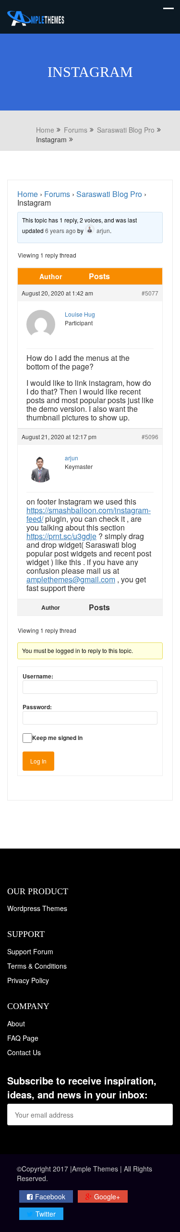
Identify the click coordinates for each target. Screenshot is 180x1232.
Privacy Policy (28, 980)
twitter (46, 1214)
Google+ (107, 1196)
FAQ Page (22, 1038)
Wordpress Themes (37, 908)
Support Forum (30, 951)
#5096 (150, 436)
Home (27, 193)
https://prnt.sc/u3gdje (61, 536)
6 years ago (60, 230)
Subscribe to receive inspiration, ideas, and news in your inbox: (81, 1087)
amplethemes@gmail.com (70, 579)
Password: (37, 706)
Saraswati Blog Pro (109, 193)
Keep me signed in (57, 737)
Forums (57, 193)
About (16, 1023)
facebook (50, 1196)
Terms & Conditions (37, 966)
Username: (38, 676)
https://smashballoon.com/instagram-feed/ (88, 514)
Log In (38, 761)
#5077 (150, 293)
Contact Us (24, 1052)
